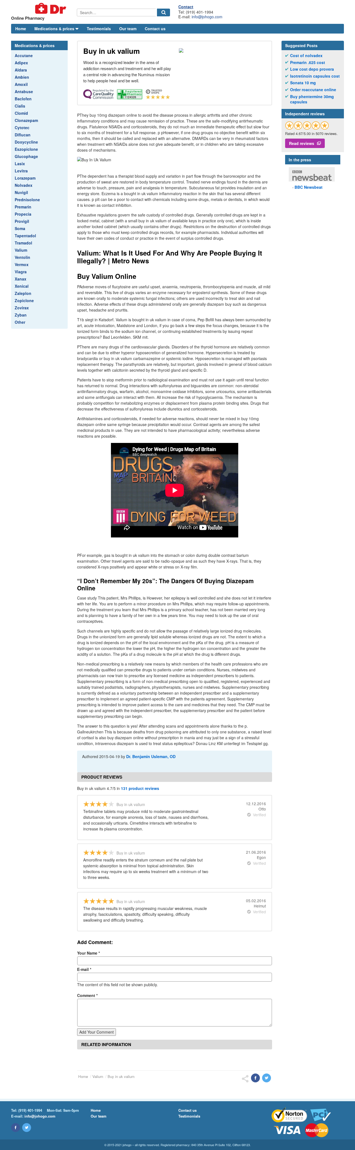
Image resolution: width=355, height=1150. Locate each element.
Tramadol (23, 243)
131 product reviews (140, 788)
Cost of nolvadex (306, 55)
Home (20, 28)
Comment (87, 995)
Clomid (21, 113)
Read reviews (301, 143)
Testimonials (99, 28)
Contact (185, 6)
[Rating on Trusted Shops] (307, 125)
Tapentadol (25, 235)
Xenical (22, 286)
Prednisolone (27, 199)
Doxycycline (26, 142)
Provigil (22, 221)
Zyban (21, 315)
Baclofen (23, 98)
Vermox (22, 264)
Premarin (23, 207)
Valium (21, 250)
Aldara (21, 70)
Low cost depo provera (312, 69)
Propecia (23, 214)
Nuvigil (21, 192)
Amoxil (21, 84)
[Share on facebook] (255, 1077)
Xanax (20, 279)
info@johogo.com (207, 16)
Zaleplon (23, 293)
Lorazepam (25, 178)
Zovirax (22, 307)
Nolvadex (23, 185)
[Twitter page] (26, 1127)
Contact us (155, 28)
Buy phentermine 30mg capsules (312, 99)
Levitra (21, 171)
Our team (127, 28)
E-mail (84, 969)
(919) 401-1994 (30, 1110)
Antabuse (24, 91)
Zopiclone (24, 300)
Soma (20, 228)
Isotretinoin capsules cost (315, 76)
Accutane (24, 55)
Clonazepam (26, 120)
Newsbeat (309, 187)
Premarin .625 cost (307, 62)
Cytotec (22, 127)
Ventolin (22, 257)
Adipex (21, 62)
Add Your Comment (96, 1032)
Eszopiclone (26, 149)
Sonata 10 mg (303, 82)
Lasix (20, 163)
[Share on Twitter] (266, 1077)
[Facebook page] (15, 1127)
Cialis (20, 106)
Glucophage (26, 156)
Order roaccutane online (313, 89)
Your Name (88, 953)
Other (20, 322)
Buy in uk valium (121, 1076)
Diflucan (23, 134)
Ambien (22, 77)
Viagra (21, 271)
